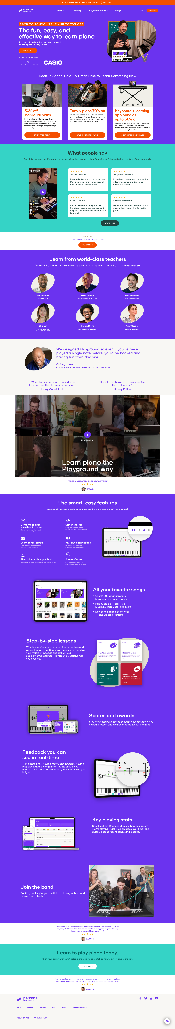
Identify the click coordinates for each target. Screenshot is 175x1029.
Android (87, 239)
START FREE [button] (107, 2)
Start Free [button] (110, 223)
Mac (102, 239)
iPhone (79, 239)
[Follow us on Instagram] (151, 998)
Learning (77, 10)
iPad (73, 239)
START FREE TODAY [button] (42, 135)
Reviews (43, 1007)
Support (30, 1007)
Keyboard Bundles (98, 10)
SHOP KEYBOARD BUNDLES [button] (132, 135)
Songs (118, 10)
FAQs (19, 1007)
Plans (59, 10)
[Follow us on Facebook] (140, 998)
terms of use (23, 1018)
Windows (94, 239)
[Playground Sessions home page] (26, 10)
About (64, 1007)
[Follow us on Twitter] (146, 998)
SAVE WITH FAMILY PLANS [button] (87, 135)
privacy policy (40, 1018)
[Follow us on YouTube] (156, 998)
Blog (53, 1007)
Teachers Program (80, 1007)
